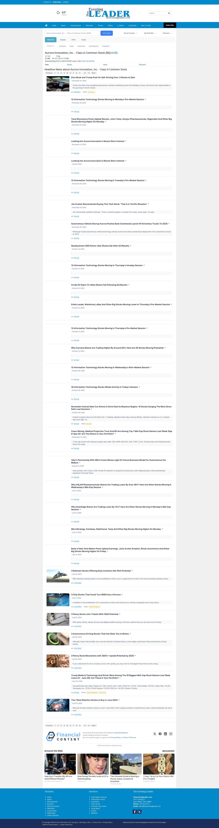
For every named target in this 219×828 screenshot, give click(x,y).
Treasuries (106, 46)
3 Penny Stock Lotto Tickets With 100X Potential (95, 614)
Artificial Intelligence (94, 606)
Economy (89, 423)
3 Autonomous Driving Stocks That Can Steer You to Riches (101, 634)
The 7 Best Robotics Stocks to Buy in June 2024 (95, 700)
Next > (94, 73)
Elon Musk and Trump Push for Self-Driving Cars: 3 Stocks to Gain (103, 77)
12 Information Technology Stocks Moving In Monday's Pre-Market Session (108, 99)
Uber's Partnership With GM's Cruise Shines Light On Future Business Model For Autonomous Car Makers (118, 461)
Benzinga (76, 111)
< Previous (49, 73)
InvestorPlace (77, 583)
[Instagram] (170, 736)
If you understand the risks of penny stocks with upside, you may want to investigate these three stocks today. (116, 664)
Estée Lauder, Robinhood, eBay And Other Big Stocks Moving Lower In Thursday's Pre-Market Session (121, 304)
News (72, 46)
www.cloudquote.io (121, 733)
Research (142, 64)
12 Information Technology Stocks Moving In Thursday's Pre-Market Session (109, 328)
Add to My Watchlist (88, 61)
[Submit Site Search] (169, 13)
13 (89, 73)
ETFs (73, 40)
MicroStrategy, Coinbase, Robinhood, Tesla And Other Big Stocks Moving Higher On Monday (117, 529)
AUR (114, 53)
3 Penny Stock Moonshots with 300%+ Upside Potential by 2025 (103, 656)
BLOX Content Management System (142, 822)
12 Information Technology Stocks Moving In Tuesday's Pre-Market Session (109, 180)
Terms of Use (96, 822)
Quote (69, 64)
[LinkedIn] (165, 736)
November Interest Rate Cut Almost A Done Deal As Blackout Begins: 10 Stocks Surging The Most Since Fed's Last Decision (121, 407)
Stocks (63, 40)
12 (85, 73)
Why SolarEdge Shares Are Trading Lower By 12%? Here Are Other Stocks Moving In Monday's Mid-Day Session (121, 508)
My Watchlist (149, 33)
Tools (83, 40)
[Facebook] (160, 736)
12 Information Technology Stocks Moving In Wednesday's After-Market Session (111, 367)
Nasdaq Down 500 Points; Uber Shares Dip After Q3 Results (101, 246)
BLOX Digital (162, 822)
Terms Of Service (130, 737)
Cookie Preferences (66, 824)
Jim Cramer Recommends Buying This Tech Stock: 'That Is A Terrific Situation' (110, 204)
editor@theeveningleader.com (150, 806)
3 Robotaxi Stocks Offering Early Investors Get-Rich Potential (102, 571)
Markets (50, 40)
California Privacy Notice (50, 824)
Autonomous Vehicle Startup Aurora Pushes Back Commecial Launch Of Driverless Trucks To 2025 (120, 223)
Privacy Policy (116, 737)
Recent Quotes (129, 33)
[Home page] (108, 13)
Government (91, 92)
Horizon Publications (61, 822)
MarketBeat (77, 92)
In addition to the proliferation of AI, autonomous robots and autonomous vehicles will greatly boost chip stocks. (116, 602)
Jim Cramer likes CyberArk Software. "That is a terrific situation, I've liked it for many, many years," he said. (114, 212)
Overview (62, 46)
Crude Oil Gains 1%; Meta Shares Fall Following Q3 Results (100, 285)
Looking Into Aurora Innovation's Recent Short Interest (98, 141)
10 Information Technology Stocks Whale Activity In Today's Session (105, 387)
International (93, 46)
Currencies (81, 46)
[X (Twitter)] (154, 736)
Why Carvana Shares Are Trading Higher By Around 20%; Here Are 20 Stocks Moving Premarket (118, 348)
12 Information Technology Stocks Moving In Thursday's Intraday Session (108, 265)
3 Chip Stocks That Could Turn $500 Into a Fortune (97, 594)
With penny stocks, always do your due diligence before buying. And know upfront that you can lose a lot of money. (117, 622)
